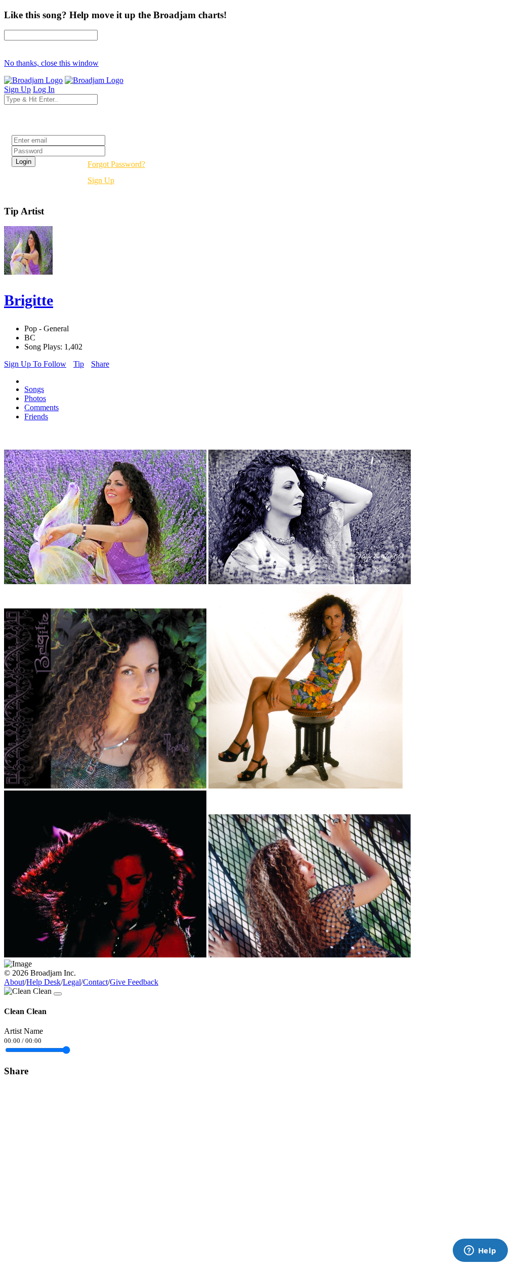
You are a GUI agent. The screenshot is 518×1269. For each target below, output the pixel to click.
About (14, 982)
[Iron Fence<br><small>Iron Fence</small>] (309, 954)
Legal (72, 982)
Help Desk (43, 982)
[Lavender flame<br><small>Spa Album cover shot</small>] (105, 581)
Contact (95, 982)
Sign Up (101, 180)
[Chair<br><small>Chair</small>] (305, 785)
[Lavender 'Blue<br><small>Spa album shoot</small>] (309, 581)
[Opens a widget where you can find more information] (480, 1251)
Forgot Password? (116, 164)
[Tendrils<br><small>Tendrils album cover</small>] (105, 785)
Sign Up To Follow (35, 364)
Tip (78, 364)
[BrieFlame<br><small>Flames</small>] (105, 954)
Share (100, 364)
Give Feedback (134, 982)
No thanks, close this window (51, 63)
